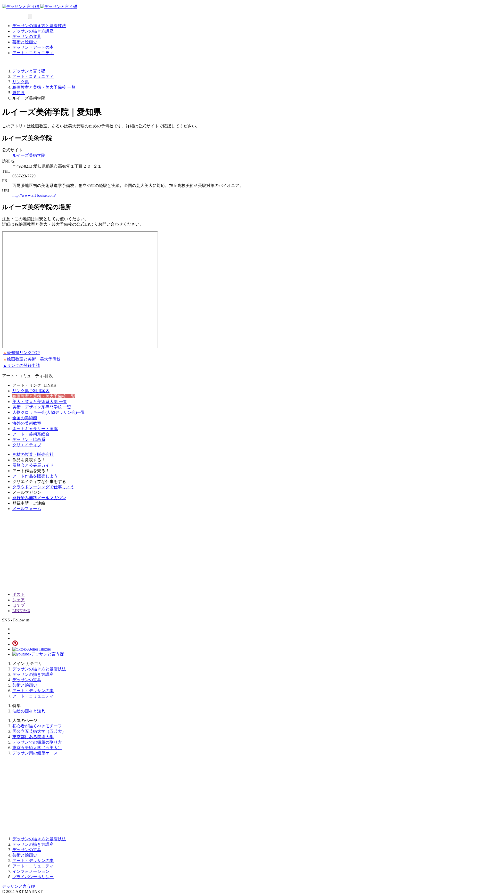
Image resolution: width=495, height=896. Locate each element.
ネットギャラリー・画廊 (35, 428)
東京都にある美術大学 (33, 737)
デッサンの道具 (26, 36)
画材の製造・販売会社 (33, 454)
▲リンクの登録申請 (21, 365)
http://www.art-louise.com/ (34, 195)
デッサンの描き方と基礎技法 (39, 25)
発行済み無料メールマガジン (39, 498)
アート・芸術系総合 (31, 434)
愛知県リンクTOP (21, 352)
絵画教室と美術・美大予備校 (32, 359)
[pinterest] (15, 644)
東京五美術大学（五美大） (37, 747)
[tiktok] (31, 649)
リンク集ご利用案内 (31, 391)
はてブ (18, 605)
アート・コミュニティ (33, 53)
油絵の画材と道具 (28, 711)
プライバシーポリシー (33, 877)
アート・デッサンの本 (33, 690)
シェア (18, 600)
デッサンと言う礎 (18, 886)
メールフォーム (26, 508)
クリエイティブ (26, 445)
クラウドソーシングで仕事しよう (43, 487)
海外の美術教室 (26, 423)
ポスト (18, 594)
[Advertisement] (156, 552)
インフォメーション (31, 871)
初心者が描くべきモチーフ (37, 726)
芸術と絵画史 (24, 42)
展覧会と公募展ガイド (33, 465)
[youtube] (38, 654)
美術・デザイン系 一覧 (41, 407)
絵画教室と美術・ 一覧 (43, 396)
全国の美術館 (24, 418)
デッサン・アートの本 (33, 47)
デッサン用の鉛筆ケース (35, 753)
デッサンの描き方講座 (33, 31)
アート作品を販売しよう (35, 476)
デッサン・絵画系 (28, 439)
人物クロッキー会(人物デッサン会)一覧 (48, 412)
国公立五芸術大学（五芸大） (39, 731)
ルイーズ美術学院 (28, 155)
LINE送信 (21, 611)
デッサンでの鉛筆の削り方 (37, 742)
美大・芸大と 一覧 (39, 401)
